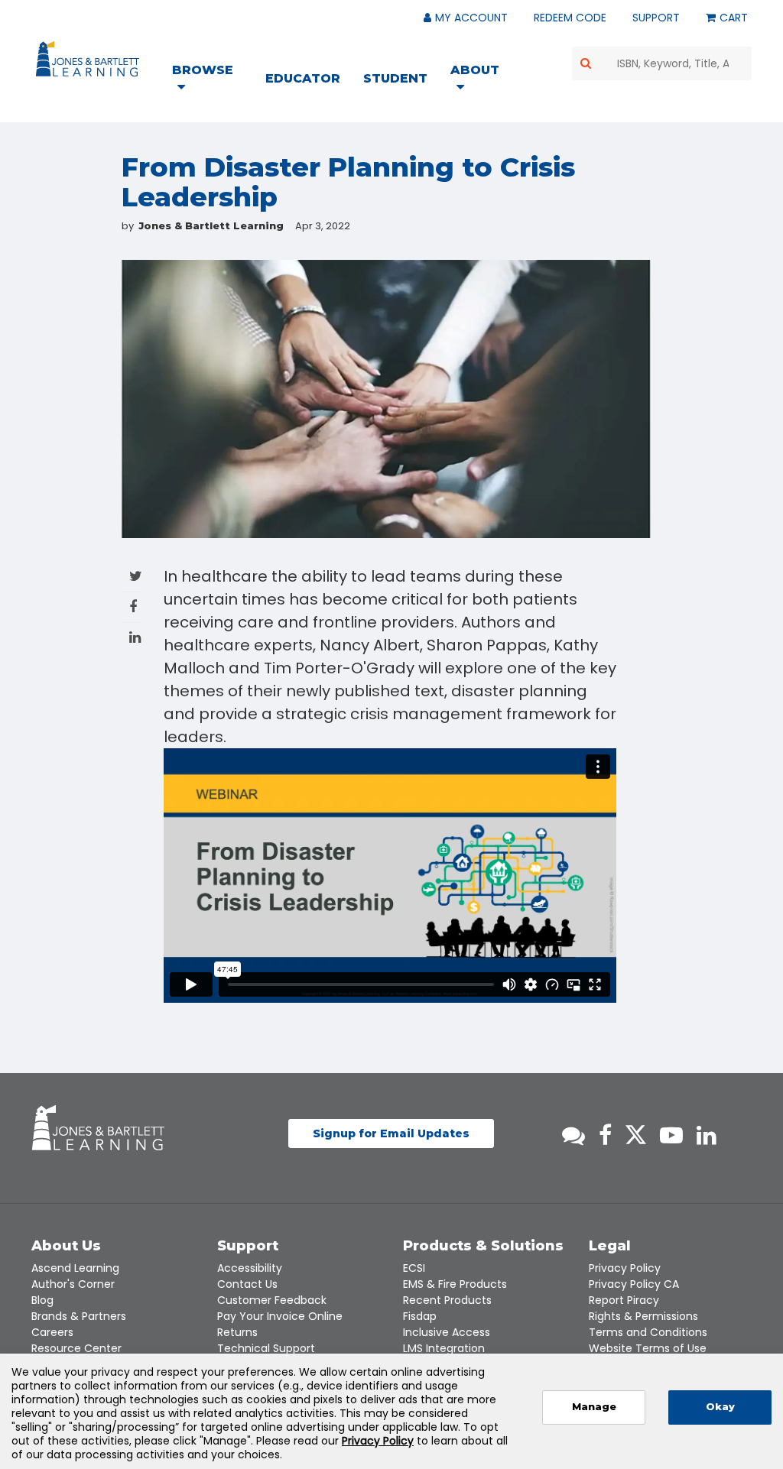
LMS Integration (444, 1348)
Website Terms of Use (648, 1348)
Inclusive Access (446, 1332)
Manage (594, 1406)
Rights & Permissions (643, 1316)
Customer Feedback (272, 1300)
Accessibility (249, 1268)
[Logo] (90, 61)
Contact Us (247, 1284)
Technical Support (266, 1348)
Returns (237, 1332)
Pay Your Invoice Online (280, 1316)
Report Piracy (624, 1300)
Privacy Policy (625, 1268)
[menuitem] (212, 80)
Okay (720, 1406)
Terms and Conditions (648, 1332)
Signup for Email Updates (391, 1133)
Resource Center (76, 1348)
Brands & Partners (78, 1316)
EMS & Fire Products (455, 1284)
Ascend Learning (75, 1268)
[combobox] (662, 63)
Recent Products (447, 1300)
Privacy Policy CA (634, 1284)
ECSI (414, 1268)
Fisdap (420, 1316)
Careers (52, 1332)
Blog (42, 1300)
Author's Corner (73, 1284)
